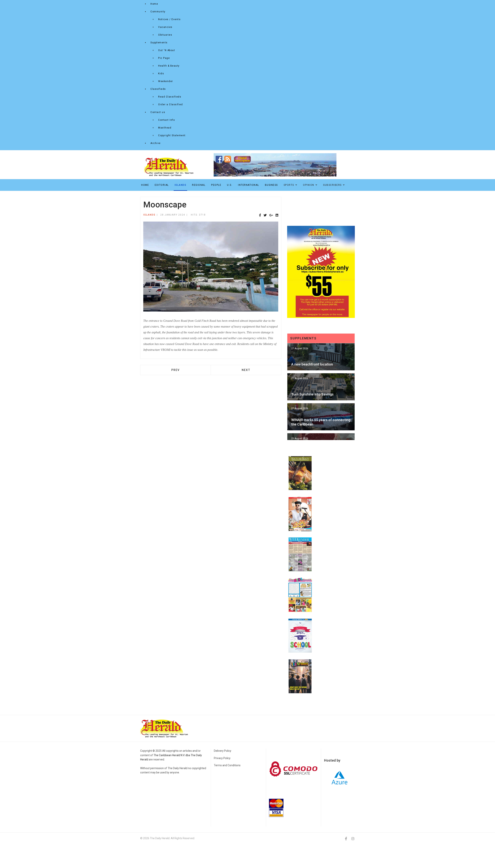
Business (271, 185)
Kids (161, 73)
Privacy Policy (222, 758)
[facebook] (346, 839)
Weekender (165, 81)
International (248, 185)
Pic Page (164, 58)
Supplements (159, 42)
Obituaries (165, 34)
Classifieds (158, 89)
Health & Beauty (169, 65)
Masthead (164, 127)
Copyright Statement (172, 135)
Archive (155, 143)
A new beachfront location (312, 364)
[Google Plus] (271, 215)
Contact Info (166, 120)
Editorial (162, 185)
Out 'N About (166, 50)
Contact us (157, 112)
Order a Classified (170, 104)
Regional (198, 185)
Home (154, 4)
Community (158, 11)
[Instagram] (352, 839)
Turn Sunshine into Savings (312, 394)
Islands (180, 185)
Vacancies (165, 27)
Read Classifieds (169, 96)
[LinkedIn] (277, 215)
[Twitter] (265, 215)
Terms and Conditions (227, 765)
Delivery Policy (222, 750)
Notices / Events (169, 19)
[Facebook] (260, 215)
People (216, 185)
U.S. (229, 185)
